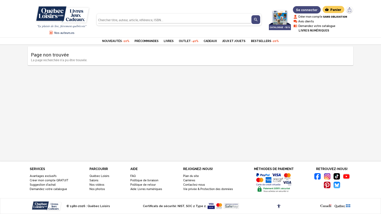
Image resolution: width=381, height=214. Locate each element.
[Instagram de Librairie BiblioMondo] (327, 177)
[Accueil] (61, 14)
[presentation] (255, 19)
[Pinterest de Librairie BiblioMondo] (327, 185)
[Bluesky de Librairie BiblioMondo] (337, 185)
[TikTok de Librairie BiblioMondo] (337, 177)
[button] (325, 205)
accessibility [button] (278, 206)
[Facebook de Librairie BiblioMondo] (317, 177)
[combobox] (174, 20)
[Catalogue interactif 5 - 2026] (280, 16)
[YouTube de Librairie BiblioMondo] (346, 177)
